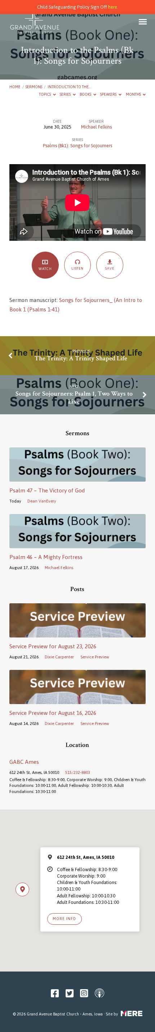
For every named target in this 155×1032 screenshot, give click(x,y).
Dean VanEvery (41, 501)
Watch (45, 269)
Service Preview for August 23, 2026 (52, 646)
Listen (77, 268)
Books (86, 94)
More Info (64, 918)
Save (109, 268)
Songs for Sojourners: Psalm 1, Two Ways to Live (74, 397)
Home (15, 87)
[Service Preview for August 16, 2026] (77, 700)
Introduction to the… (69, 87)
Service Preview (94, 656)
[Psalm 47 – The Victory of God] (77, 477)
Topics (45, 94)
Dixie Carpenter (59, 656)
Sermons (34, 87)
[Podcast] (99, 993)
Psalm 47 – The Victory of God (47, 490)
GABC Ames (24, 762)
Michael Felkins (96, 127)
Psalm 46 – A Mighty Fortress (46, 557)
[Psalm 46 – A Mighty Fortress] (77, 544)
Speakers (108, 94)
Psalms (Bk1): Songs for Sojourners (77, 145)
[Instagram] (84, 993)
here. (113, 7)
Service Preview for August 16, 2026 (52, 713)
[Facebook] (55, 993)
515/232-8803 (77, 772)
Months (134, 94)
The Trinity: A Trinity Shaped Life (81, 358)
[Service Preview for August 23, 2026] (77, 633)
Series (65, 94)
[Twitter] (70, 993)
